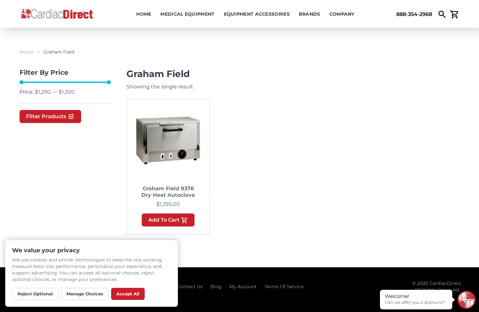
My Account (243, 286)
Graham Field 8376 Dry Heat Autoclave (168, 191)
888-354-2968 (414, 14)
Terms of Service (284, 286)
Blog (216, 286)
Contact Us (190, 286)
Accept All (127, 293)
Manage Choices (84, 293)
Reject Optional (35, 293)
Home (143, 14)
